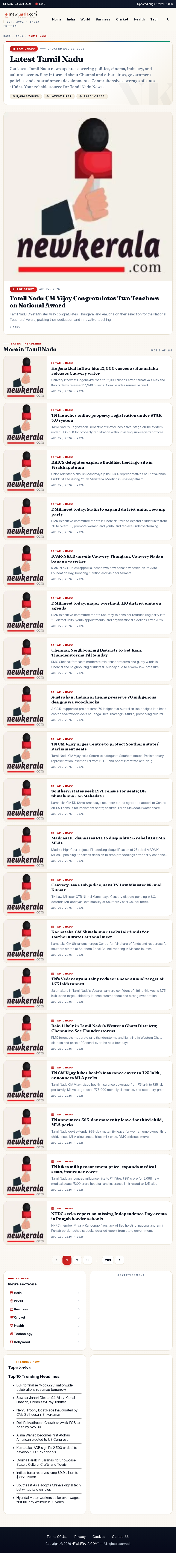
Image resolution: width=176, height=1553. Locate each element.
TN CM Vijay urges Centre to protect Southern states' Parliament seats (105, 747)
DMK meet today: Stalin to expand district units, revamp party (108, 512)
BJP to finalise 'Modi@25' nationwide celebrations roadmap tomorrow (45, 1387)
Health (139, 19)
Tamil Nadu (38, 36)
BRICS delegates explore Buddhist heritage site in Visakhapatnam (102, 465)
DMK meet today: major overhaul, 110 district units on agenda (106, 606)
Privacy (80, 1536)
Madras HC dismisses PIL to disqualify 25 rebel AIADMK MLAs (108, 840)
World (85, 19)
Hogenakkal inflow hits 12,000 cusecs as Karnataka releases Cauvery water (104, 371)
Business (103, 19)
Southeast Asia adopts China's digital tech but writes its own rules (49, 1487)
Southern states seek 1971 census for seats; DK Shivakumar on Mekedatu (98, 793)
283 (108, 1260)
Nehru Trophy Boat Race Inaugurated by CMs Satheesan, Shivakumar (47, 1412)
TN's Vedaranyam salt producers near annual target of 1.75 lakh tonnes (107, 981)
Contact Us (120, 1536)
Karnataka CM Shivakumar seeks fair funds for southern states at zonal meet (100, 934)
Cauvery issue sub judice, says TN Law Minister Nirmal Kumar (106, 887)
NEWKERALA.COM (84, 1544)
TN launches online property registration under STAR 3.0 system (106, 418)
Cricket (122, 19)
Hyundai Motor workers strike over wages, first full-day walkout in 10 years (48, 1499)
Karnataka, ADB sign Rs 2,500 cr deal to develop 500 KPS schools (47, 1449)
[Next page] (119, 1260)
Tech (154, 19)
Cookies (99, 1536)
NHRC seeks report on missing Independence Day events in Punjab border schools (109, 1216)
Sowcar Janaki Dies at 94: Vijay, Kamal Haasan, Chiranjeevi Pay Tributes (46, 1400)
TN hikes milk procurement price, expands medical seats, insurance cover (103, 1169)
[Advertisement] (131, 1308)
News (19, 36)
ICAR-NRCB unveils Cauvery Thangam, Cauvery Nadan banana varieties (107, 559)
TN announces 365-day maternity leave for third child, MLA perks (107, 1122)
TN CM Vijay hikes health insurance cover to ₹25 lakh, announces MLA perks (106, 1075)
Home (57, 19)
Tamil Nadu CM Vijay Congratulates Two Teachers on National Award (84, 301)
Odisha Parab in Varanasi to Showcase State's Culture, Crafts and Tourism (46, 1462)
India (71, 19)
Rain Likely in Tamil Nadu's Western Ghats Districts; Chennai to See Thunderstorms (104, 1028)
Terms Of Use (57, 1536)
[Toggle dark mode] (168, 19)
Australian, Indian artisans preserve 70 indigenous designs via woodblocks (103, 700)
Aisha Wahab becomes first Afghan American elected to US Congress (43, 1437)
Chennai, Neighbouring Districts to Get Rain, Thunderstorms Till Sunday (96, 653)
